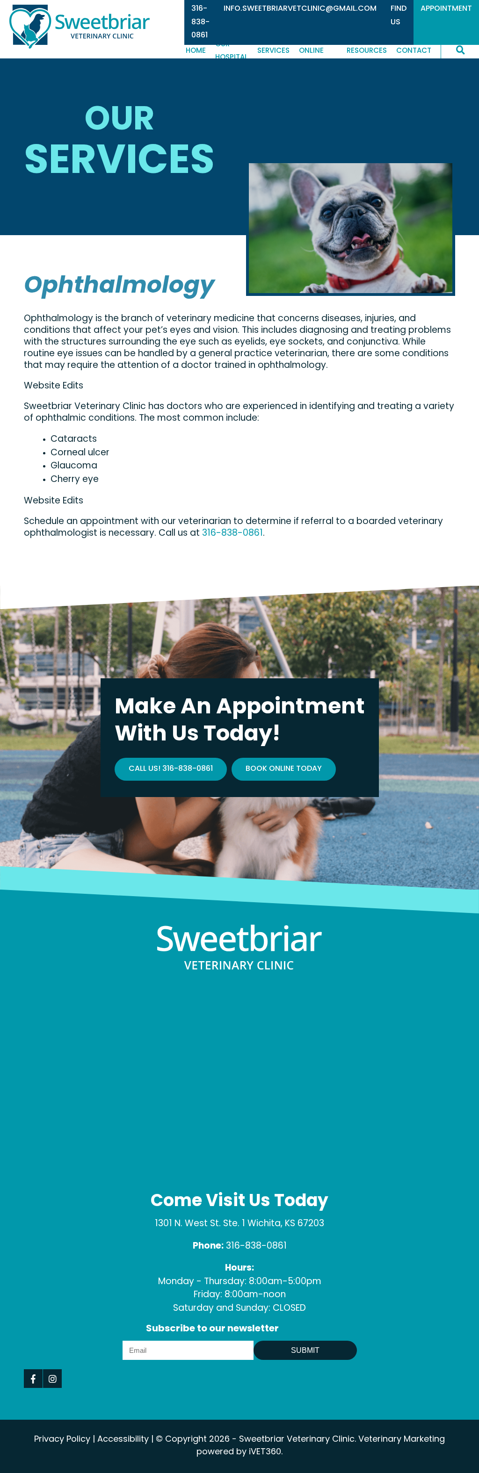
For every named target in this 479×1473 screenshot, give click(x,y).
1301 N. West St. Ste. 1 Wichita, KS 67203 (239, 1224)
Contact (413, 51)
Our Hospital (231, 52)
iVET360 (265, 1452)
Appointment (446, 9)
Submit (305, 1350)
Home (196, 51)
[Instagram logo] (52, 1378)
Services (273, 51)
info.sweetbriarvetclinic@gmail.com (300, 9)
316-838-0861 (200, 22)
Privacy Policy (62, 1440)
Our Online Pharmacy (318, 52)
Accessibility (123, 1440)
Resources (367, 51)
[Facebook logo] (33, 1378)
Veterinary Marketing (401, 1440)
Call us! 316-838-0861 (171, 769)
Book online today (284, 769)
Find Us (398, 15)
